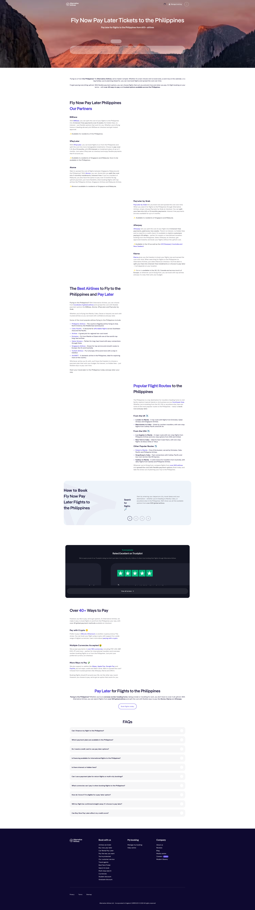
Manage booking (176, 4)
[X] (75, 880)
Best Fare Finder (105, 865)
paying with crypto (110, 638)
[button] (186, 4)
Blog (158, 851)
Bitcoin (84, 634)
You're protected (105, 856)
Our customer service (106, 859)
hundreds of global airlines (84, 305)
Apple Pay (101, 666)
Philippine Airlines (78, 324)
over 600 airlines (176, 465)
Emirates (75, 336)
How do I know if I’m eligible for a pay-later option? (91, 795)
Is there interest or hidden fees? (84, 767)
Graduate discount (105, 879)
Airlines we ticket (105, 845)
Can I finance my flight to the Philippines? (88, 731)
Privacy (72, 894)
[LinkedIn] (87, 880)
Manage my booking (135, 845)
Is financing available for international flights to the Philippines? (96, 758)
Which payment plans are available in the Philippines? (92, 740)
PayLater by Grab (140, 205)
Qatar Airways (77, 341)
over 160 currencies (95, 649)
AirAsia (74, 333)
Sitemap (89, 894)
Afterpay (136, 229)
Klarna (135, 257)
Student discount (105, 877)
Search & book (104, 868)
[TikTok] (79, 880)
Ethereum (91, 634)
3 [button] (142, 518)
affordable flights (100, 329)
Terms (80, 894)
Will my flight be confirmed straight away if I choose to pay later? (97, 804)
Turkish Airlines (77, 351)
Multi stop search (105, 871)
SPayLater (77, 145)
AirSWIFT (75, 356)
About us (159, 845)
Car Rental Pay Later (106, 851)
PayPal (72, 668)
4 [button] (148, 518)
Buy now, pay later (105, 848)
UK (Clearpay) (166, 244)
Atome (88, 173)
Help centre (132, 848)
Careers (159, 856)
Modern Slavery (162, 859)
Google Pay (110, 666)
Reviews (159, 848)
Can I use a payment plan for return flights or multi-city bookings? (97, 776)
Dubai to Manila (141, 450)
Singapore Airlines (79, 346)
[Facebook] (71, 880)
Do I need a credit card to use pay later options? (90, 749)
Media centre (161, 853)
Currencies (103, 874)
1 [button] (129, 518)
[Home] (72, 4)
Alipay (94, 666)
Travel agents (103, 862)
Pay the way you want (106, 853)
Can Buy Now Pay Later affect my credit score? (90, 813)
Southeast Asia (178, 402)
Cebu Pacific (77, 329)
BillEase (76, 121)
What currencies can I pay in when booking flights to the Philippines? (98, 786)
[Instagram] (83, 880)
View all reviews (126, 591)
